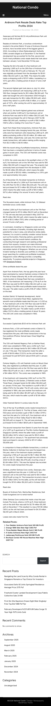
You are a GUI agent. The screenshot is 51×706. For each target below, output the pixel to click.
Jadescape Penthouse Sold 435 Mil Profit (23, 535)
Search (6, 554)
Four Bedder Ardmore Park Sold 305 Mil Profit (25, 525)
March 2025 (9, 650)
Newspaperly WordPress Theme (31, 702)
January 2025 (10, 661)
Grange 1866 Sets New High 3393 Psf (21, 528)
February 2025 (10, 656)
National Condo (25, 7)
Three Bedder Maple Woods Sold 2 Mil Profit (24, 530)
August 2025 (9, 645)
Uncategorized (10, 685)
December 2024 (11, 666)
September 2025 (11, 640)
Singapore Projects (14, 262)
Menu (46, 15)
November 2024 (11, 672)
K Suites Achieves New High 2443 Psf (21, 533)
